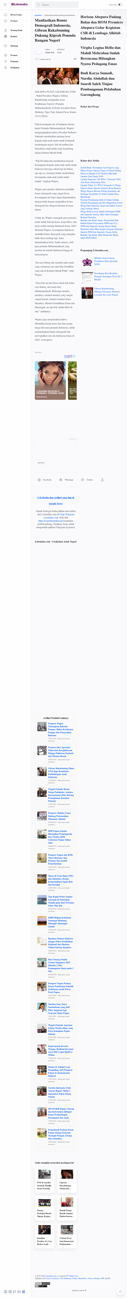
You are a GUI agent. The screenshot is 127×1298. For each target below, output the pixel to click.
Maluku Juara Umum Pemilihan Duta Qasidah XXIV (106, 261)
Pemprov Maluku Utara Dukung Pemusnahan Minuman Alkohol (59, 815)
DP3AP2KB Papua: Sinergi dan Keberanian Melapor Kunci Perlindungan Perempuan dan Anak (61, 1113)
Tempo (74, 1278)
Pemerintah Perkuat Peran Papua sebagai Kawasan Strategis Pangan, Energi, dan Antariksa (61, 1134)
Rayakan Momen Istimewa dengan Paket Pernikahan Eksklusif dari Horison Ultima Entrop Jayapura (60, 943)
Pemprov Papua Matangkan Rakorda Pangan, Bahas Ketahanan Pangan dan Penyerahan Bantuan (60, 729)
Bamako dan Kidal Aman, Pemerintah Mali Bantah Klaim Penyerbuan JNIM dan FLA (99, 222)
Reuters (97, 1278)
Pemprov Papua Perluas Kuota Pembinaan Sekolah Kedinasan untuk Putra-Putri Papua (60, 988)
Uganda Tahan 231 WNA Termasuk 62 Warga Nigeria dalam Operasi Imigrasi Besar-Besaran (101, 187)
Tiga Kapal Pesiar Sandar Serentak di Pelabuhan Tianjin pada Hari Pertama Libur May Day (61, 901)
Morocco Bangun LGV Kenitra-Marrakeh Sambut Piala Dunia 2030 (99, 175)
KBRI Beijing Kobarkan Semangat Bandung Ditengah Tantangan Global (59, 922)
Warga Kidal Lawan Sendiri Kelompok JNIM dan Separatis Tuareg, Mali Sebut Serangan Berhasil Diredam (100, 214)
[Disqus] (56, 590)
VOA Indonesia (65, 1278)
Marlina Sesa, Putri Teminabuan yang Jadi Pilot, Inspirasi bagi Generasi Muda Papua (59, 1009)
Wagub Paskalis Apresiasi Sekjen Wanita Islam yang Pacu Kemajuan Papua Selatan (60, 1029)
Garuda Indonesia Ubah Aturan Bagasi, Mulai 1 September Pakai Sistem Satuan (59, 1092)
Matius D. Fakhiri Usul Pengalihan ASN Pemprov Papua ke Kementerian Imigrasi (60, 1071)
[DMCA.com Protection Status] (79, 1283)
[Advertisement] (56, 419)
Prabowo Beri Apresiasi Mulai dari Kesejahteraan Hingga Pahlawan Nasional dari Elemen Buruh (60, 752)
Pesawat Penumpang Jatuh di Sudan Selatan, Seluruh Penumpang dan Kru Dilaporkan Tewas (101, 201)
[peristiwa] (41, 462)
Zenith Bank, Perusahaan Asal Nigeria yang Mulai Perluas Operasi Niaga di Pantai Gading (101, 169)
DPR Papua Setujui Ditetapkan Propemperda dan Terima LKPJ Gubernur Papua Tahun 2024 (60, 836)
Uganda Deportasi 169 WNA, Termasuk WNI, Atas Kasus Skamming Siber (101, 181)
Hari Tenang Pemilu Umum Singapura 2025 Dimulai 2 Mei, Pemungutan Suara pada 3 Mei (60, 965)
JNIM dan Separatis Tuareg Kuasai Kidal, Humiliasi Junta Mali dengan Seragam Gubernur (102, 227)
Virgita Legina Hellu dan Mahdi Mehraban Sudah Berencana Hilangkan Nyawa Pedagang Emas (100, 55)
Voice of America (52, 1278)
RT (109, 1278)
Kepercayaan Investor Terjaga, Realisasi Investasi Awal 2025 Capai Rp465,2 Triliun (60, 1050)
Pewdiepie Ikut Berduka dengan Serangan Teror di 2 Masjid (108, 276)
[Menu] (5, 4)
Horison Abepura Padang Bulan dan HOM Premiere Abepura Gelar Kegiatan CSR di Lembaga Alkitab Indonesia (102, 27)
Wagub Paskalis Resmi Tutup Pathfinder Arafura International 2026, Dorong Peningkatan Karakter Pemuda (61, 795)
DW (102, 1278)
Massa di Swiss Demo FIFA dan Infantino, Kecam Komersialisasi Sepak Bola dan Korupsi (61, 880)
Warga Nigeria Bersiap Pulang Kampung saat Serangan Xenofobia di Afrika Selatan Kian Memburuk (100, 194)
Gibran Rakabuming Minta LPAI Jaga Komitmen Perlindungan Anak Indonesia (61, 773)
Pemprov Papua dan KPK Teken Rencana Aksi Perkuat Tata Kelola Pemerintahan (60, 859)
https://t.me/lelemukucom (50, 520)
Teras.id (91, 1278)
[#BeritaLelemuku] (19, 5)
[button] (38, 4)
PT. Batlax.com (72, 1276)
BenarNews (82, 1278)
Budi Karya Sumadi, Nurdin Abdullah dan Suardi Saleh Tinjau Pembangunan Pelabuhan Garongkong (101, 83)
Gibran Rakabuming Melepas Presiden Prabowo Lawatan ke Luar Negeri (107, 291)
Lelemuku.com (51, 1276)
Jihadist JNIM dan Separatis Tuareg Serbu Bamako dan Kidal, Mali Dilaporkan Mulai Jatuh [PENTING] (99, 234)
